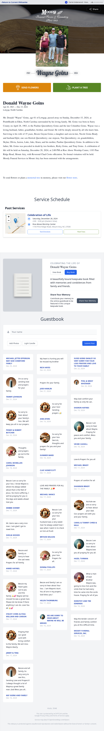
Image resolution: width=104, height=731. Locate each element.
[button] (15, 220)
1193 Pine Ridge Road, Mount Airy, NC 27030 (52, 226)
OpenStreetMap (54, 720)
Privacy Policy (45, 716)
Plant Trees (81, 232)
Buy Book (71, 272)
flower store (71, 177)
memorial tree (33, 177)
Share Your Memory (87, 300)
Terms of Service (59, 716)
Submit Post (89, 343)
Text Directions (45, 232)
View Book (57, 272)
